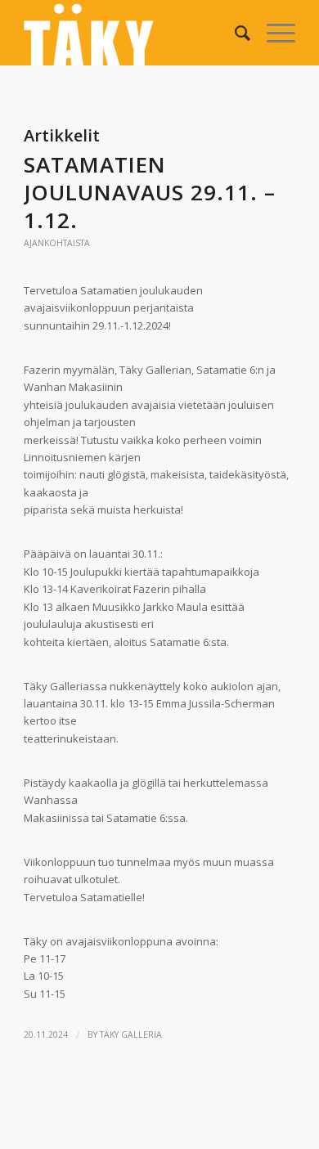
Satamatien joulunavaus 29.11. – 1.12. (150, 192)
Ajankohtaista (57, 243)
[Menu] (272, 32)
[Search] (234, 32)
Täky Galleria (131, 1034)
